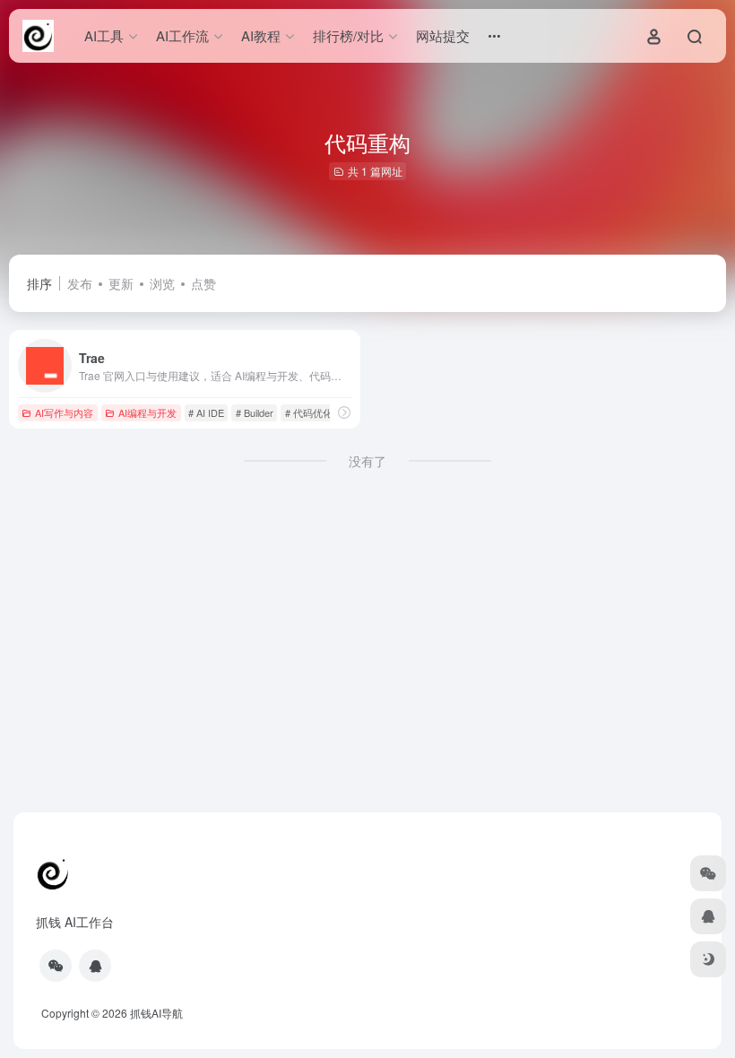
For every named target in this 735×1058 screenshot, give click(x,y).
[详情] (344, 412)
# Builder (254, 412)
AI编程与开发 (147, 412)
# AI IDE (206, 412)
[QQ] (95, 966)
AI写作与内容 (64, 412)
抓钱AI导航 (156, 1012)
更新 (121, 283)
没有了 (367, 461)
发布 (79, 283)
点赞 (203, 283)
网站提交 (443, 35)
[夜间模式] (708, 959)
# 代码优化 (309, 412)
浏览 (162, 283)
